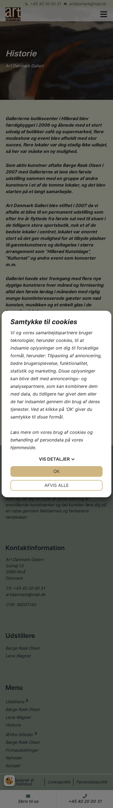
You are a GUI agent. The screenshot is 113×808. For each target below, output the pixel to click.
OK (56, 471)
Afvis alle (56, 485)
